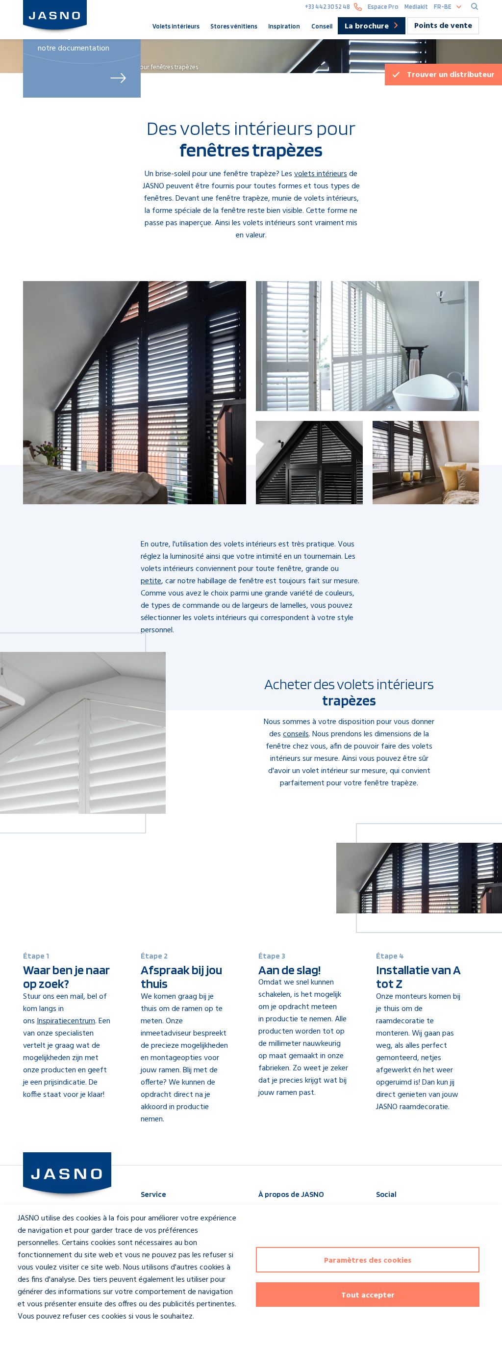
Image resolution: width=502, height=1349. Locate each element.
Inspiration (284, 26)
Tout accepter (368, 1295)
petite (151, 581)
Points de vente (443, 26)
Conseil (321, 26)
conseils (296, 734)
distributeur (451, 75)
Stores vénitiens (233, 26)
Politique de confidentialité (53, 1334)
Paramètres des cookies (367, 1260)
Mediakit (416, 6)
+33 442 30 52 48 (327, 6)
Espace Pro (383, 6)
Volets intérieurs (176, 26)
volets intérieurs (320, 174)
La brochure (367, 26)
